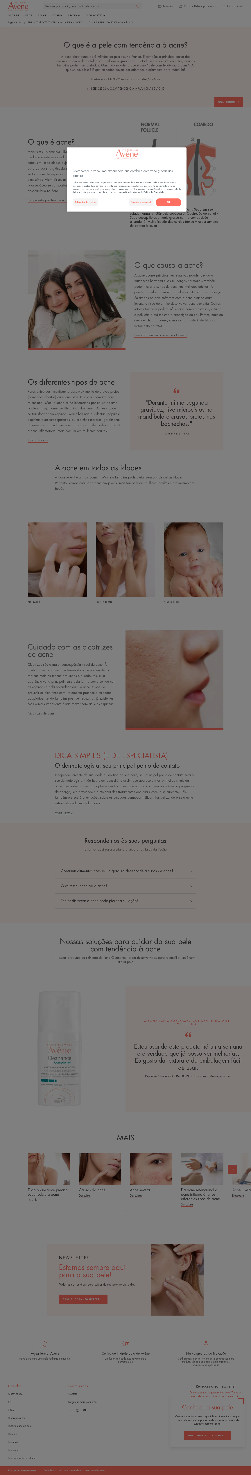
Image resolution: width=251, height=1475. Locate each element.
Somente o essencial (141, 202)
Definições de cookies (85, 202)
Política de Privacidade (154, 192)
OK (168, 202)
